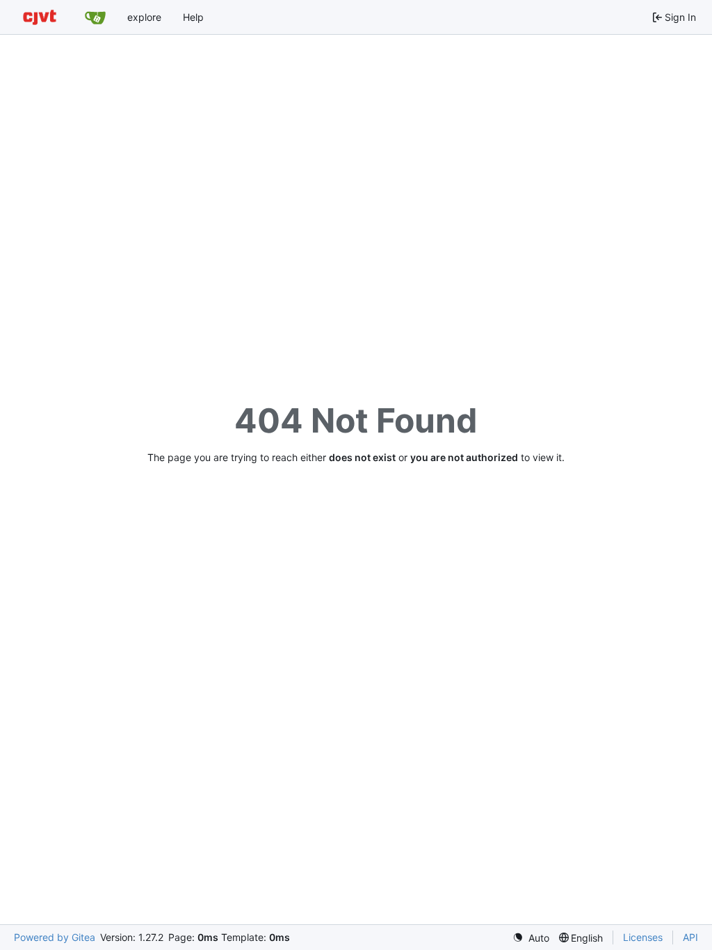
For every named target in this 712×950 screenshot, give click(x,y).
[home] (39, 17)
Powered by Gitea (54, 937)
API (690, 937)
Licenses (643, 937)
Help (193, 17)
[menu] (530, 938)
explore (144, 17)
